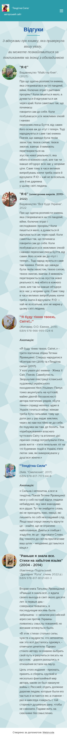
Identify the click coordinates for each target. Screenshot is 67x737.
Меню (61, 10)
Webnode (48, 732)
